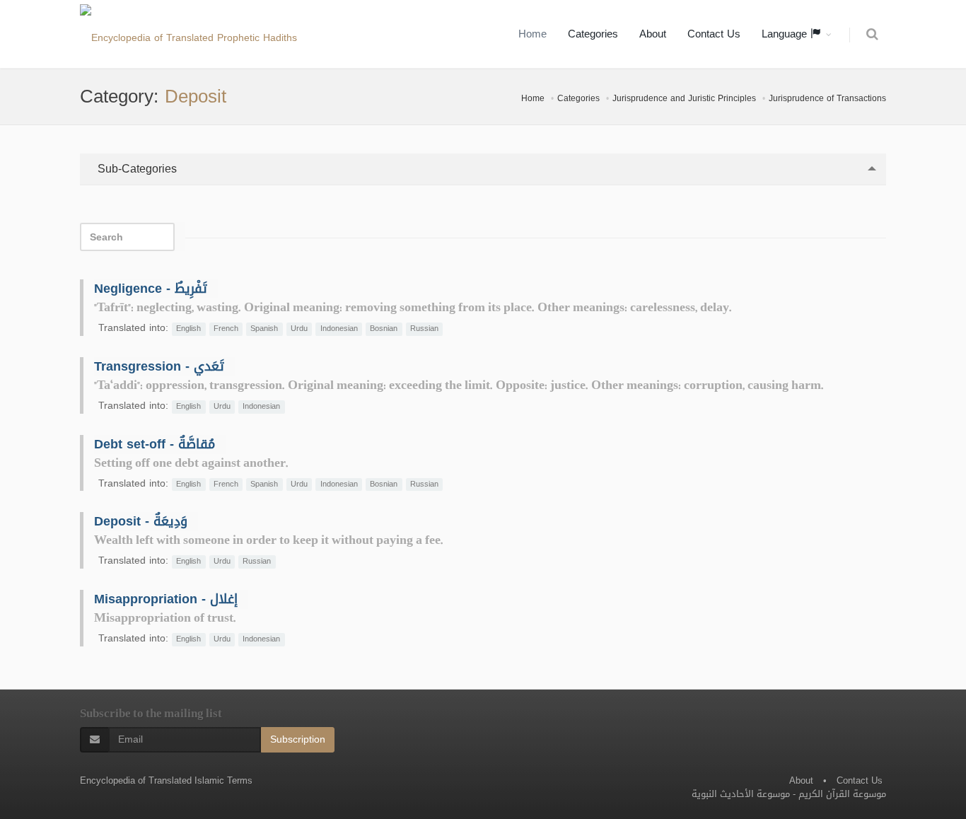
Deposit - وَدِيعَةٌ (140, 521)
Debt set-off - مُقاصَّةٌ (154, 444)
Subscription (297, 739)
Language (786, 34)
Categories (593, 34)
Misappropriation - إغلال (166, 599)
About (652, 34)
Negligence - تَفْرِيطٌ (150, 289)
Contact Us (713, 34)
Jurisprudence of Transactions (827, 98)
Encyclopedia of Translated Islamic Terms (166, 780)
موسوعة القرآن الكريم (842, 794)
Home (532, 34)
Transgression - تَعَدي (159, 366)
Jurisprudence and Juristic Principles (684, 98)
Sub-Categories (135, 169)
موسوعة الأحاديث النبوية (741, 794)
